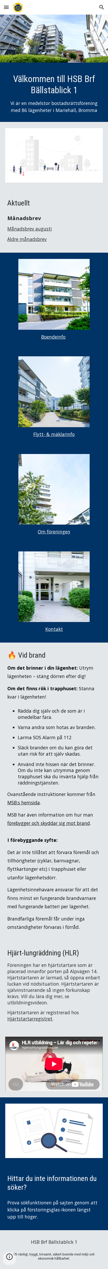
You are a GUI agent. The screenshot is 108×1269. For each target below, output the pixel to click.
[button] (6, 7)
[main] (54, 93)
